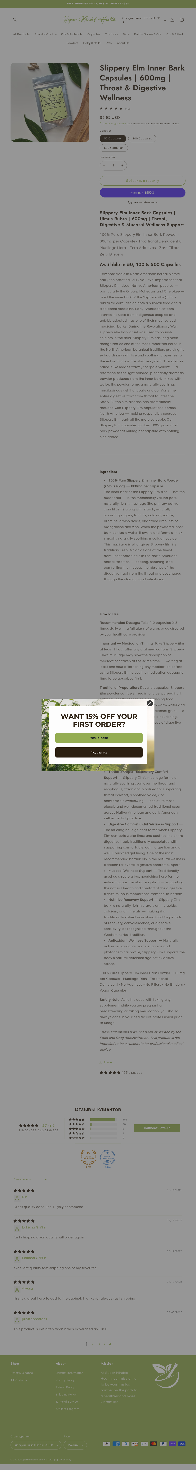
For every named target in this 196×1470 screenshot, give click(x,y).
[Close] (149, 703)
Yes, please (99, 738)
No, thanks (99, 752)
